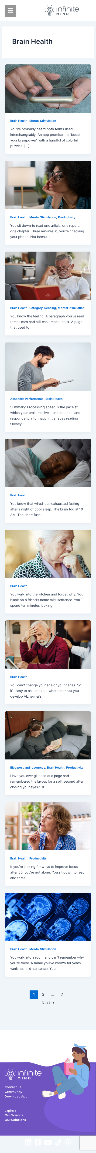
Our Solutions (15, 1120)
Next (48, 1003)
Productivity (66, 217)
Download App (16, 1096)
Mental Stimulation (42, 121)
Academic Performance (27, 399)
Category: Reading (42, 308)
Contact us (13, 1087)
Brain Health (18, 121)
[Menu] (10, 11)
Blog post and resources (27, 767)
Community (13, 1091)
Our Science (14, 1115)
